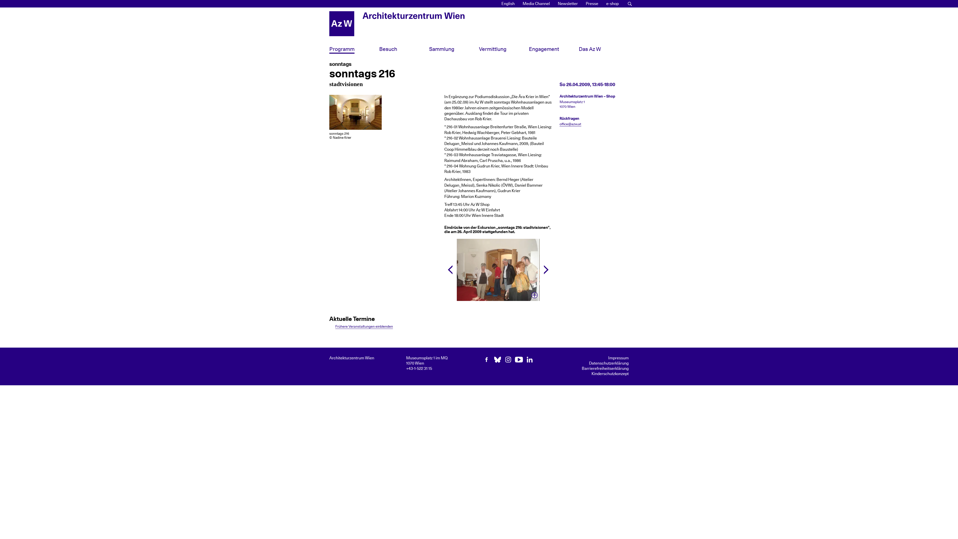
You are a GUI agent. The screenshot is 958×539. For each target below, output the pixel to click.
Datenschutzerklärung (609, 363)
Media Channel (536, 4)
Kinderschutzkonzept (610, 374)
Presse (592, 4)
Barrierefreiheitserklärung (605, 369)
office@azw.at (570, 124)
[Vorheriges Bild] (450, 269)
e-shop (612, 4)
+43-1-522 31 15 (419, 369)
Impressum (618, 358)
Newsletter (568, 4)
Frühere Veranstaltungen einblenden (364, 326)
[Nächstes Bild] (546, 269)
